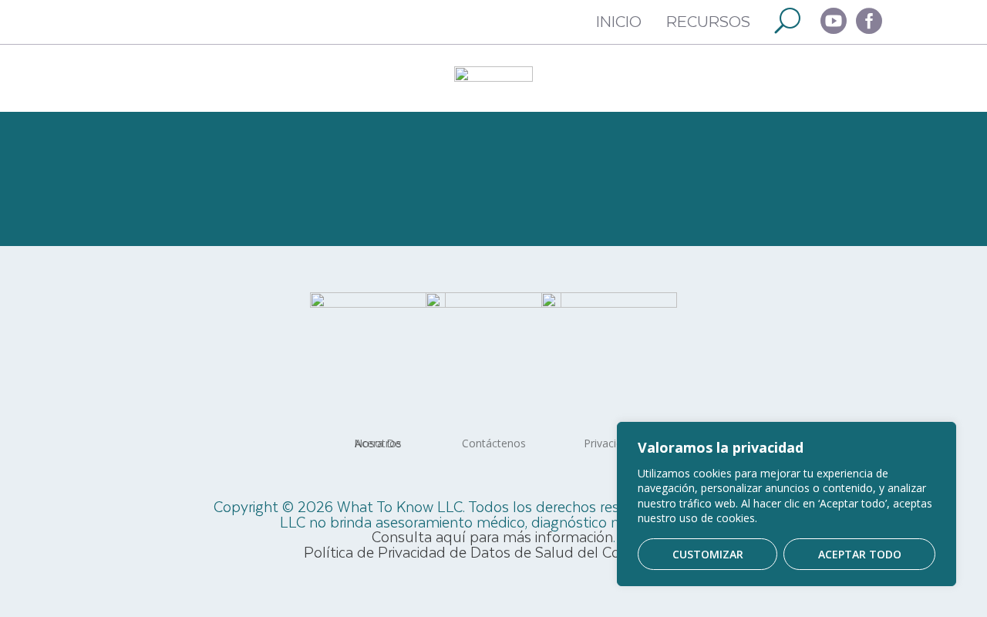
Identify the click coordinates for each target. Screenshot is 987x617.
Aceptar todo (859, 554)
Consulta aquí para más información (492, 536)
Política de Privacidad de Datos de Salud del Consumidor (493, 552)
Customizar (707, 554)
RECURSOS (708, 20)
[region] (786, 504)
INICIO (619, 20)
